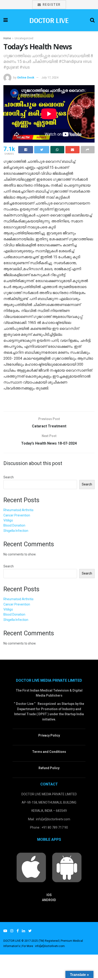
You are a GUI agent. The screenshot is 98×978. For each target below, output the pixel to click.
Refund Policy (49, 768)
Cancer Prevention (16, 515)
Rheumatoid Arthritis (18, 510)
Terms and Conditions (49, 752)
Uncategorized (24, 38)
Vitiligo (8, 520)
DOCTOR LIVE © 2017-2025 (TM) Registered (31, 940)
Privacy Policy (49, 735)
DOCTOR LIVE (49, 20)
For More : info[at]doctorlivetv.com (43, 946)
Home (7, 38)
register (51, 4)
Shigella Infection (15, 530)
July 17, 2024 (49, 77)
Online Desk (25, 77)
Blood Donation (14, 525)
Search (8, 477)
